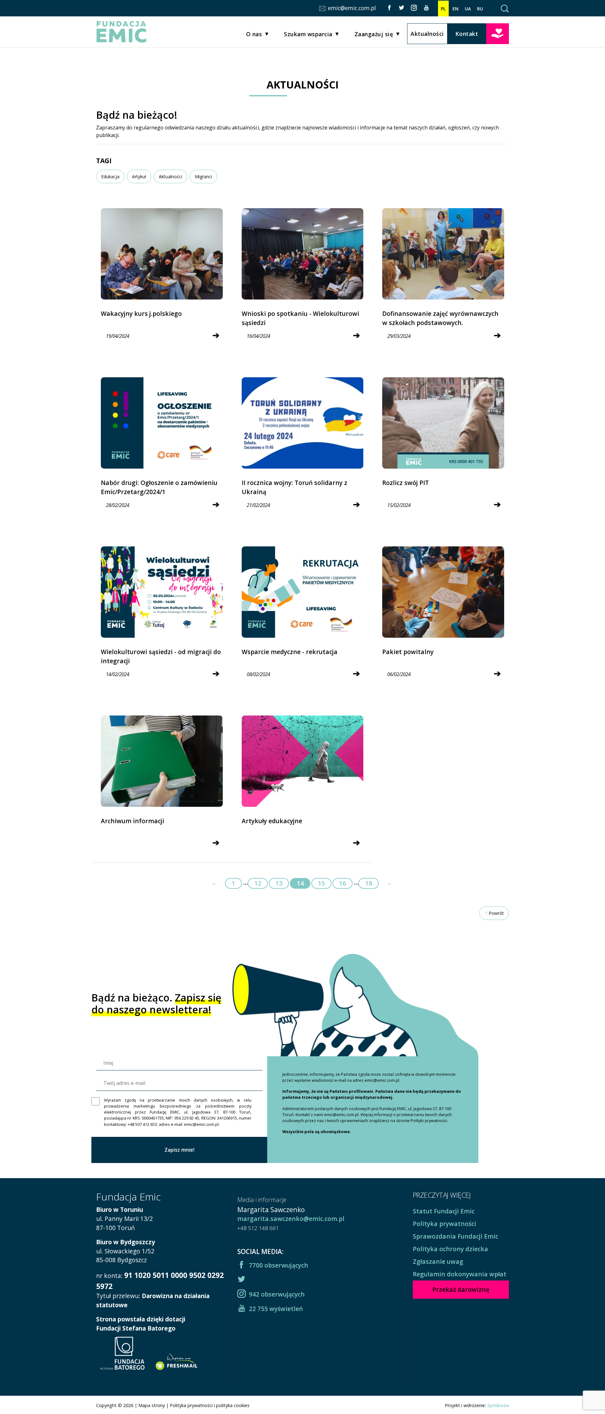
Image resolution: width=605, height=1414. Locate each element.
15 (321, 883)
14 (300, 883)
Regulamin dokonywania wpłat (459, 1274)
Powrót (496, 913)
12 (257, 883)
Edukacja (110, 177)
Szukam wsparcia (308, 34)
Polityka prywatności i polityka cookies (210, 1405)
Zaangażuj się (373, 34)
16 (342, 883)
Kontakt (466, 33)
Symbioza (498, 1405)
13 (278, 883)
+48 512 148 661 (258, 1228)
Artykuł (139, 177)
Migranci (203, 177)
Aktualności (427, 33)
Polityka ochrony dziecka (450, 1249)
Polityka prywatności (444, 1223)
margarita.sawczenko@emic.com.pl (290, 1218)
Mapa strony (151, 1405)
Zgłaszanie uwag (438, 1261)
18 (368, 883)
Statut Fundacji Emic (444, 1211)
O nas (254, 34)
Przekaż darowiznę (498, 33)
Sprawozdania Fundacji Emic (455, 1236)
